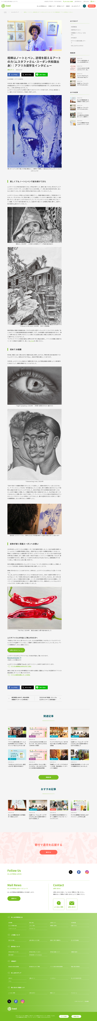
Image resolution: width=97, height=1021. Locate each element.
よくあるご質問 (11, 992)
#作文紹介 (74, 38)
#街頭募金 (74, 27)
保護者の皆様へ (74, 951)
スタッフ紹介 (32, 925)
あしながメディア (15, 12)
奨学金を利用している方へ (35, 951)
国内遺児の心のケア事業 (34, 966)
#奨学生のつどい (76, 30)
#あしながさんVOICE (77, 46)
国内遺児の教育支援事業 (13, 966)
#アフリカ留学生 (19, 79)
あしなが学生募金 (75, 940)
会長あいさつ (53, 922)
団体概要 (10, 922)
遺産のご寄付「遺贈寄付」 (55, 940)
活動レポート (10, 69)
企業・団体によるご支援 (34, 940)
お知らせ (10, 978)
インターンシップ (12, 928)
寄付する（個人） (11, 940)
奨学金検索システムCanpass (35, 954)
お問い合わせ (86, 1)
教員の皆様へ (11, 954)
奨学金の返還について (55, 951)
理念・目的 (31, 922)
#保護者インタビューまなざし (78, 34)
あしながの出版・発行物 (76, 978)
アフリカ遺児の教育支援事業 (56, 966)
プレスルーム (32, 928)
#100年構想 (10, 79)
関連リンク (52, 992)
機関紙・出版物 (53, 925)
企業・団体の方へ (78, 1)
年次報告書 (73, 922)
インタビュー (53, 978)
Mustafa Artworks (13, 658)
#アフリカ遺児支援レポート (78, 41)
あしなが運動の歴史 (12, 925)
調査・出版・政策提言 (75, 966)
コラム (9, 981)
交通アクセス (74, 925)
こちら (32, 341)
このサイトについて (78, 1001)
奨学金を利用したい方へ (13, 951)
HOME (5, 12)
